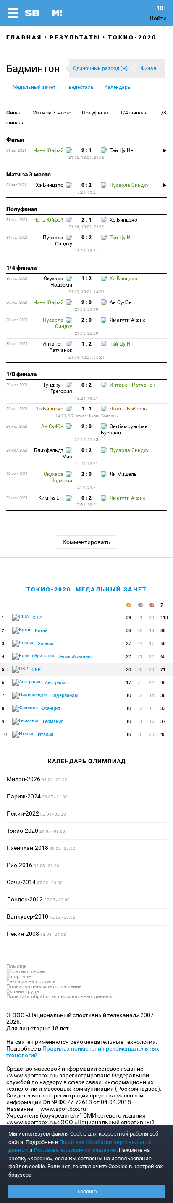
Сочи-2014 (21, 882)
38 (128, 630)
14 (139, 643)
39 (128, 617)
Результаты (75, 37)
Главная (24, 37)
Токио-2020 (132, 37)
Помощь (16, 966)
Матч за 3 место (51, 113)
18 (151, 630)
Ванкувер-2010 (27, 916)
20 (128, 669)
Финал (14, 113)
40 (162, 734)
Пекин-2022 (23, 813)
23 (151, 669)
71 (162, 669)
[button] (35, 69)
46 (162, 682)
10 (128, 695)
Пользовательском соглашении (75, 1150)
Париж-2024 (24, 796)
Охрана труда (22, 991)
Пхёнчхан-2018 (27, 847)
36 (162, 695)
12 (139, 695)
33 (151, 617)
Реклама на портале (30, 981)
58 (162, 643)
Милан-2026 (23, 779)
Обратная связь (25, 971)
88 (162, 630)
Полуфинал (96, 113)
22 (128, 656)
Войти (158, 18)
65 (162, 656)
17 (151, 643)
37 (162, 721)
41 (139, 617)
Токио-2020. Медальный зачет (86, 589)
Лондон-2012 (25, 899)
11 (151, 708)
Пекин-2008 (23, 933)
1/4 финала (134, 113)
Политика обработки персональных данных (59, 996)
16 (151, 721)
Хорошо (87, 1191)
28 (139, 669)
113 (164, 617)
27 (128, 643)
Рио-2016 (19, 865)
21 (139, 656)
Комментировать (86, 542)
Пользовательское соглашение (43, 986)
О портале (18, 976)
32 (139, 630)
